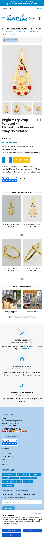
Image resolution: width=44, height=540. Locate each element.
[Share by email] (24, 178)
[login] (34, 19)
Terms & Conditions (8, 451)
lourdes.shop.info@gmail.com (12, 421)
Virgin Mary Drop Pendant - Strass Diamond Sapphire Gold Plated (33, 224)
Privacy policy (6, 454)
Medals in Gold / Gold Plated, (19, 152)
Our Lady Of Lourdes (8, 474)
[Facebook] (20, 178)
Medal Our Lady (35, 29)
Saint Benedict (27, 481)
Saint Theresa (6, 481)
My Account (5, 465)
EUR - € (8, 8)
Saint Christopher (7, 485)
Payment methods (8, 456)
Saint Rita (33, 478)
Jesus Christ (24, 478)
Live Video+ (5, 462)
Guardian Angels (35, 474)
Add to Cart (23, 160)
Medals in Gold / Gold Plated (16, 29)
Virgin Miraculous (22, 474)
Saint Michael (17, 481)
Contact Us (5, 448)
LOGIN (39, 9)
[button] (30, 19)
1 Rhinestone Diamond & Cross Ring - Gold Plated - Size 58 (11, 268)
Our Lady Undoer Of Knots (10, 478)
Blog (3, 459)
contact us (25, 349)
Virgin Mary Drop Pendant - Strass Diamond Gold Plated (11, 224)
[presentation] (4, 73)
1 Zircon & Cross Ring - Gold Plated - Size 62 (33, 268)
